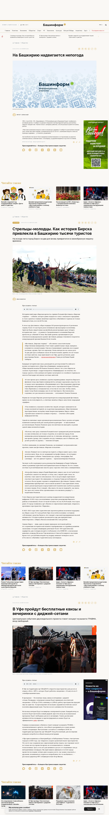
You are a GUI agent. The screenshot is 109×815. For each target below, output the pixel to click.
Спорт (39, 30)
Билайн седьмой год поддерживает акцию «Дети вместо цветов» (81, 36)
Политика (15, 30)
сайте (35, 720)
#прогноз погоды (27, 141)
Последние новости (98, 30)
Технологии (50, 30)
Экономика (23, 30)
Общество (32, 30)
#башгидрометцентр (39, 141)
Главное (7, 30)
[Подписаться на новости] (61, 150)
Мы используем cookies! (19, 808)
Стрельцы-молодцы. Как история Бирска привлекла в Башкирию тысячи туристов (22, 36)
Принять (90, 809)
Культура (59, 30)
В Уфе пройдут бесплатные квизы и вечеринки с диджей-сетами (49, 36)
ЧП (44, 30)
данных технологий (35, 811)
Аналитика (79, 30)
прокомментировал (48, 357)
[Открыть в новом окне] (23, 150)
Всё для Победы (69, 30)
